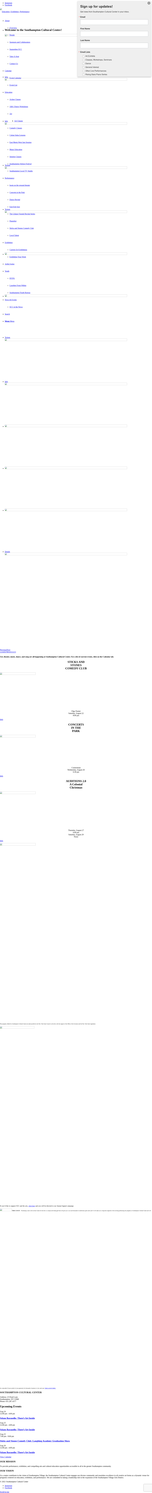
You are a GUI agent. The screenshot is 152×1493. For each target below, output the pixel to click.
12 (13, 652)
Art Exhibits (90, 56)
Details (7, 552)
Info (6, 77)
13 (15, 652)
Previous (3, 650)
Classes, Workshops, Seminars (98, 59)
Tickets (7, 165)
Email (82, 17)
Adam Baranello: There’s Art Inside (17, 1418)
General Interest (92, 67)
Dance (88, 63)
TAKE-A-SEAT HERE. (50, 1388)
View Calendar (5, 1457)
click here (31, 1206)
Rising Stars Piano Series (96, 74)
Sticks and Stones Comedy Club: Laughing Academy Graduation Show (35, 1441)
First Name (85, 29)
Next (8, 650)
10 (9, 652)
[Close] (148, 3)
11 (11, 652)
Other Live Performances (95, 70)
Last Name (85, 40)
